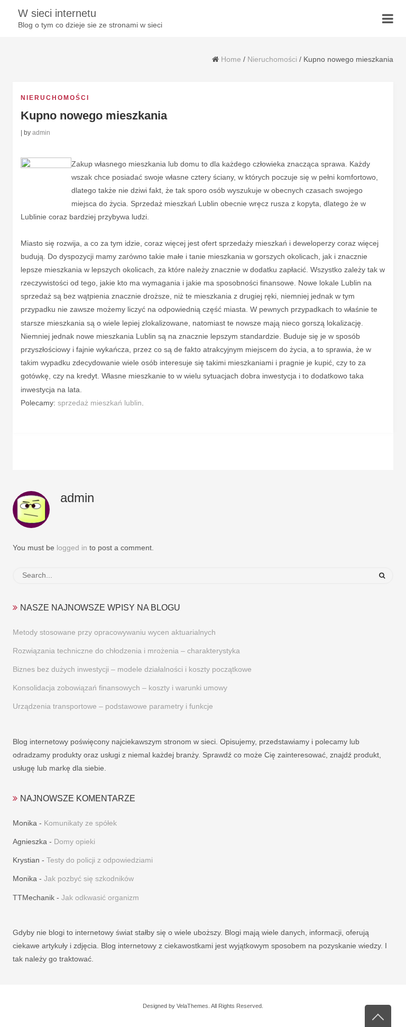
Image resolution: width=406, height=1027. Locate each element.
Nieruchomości (272, 59)
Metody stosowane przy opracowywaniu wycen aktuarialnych (114, 632)
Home (231, 59)
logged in (72, 547)
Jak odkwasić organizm (100, 897)
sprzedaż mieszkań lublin (100, 403)
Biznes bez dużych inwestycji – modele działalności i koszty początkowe (132, 669)
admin (41, 132)
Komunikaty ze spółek (80, 823)
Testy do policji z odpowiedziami (100, 860)
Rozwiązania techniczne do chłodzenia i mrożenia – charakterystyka (126, 650)
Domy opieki (74, 841)
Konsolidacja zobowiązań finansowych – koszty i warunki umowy (120, 687)
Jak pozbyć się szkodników (89, 878)
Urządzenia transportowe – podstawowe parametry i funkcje (113, 706)
